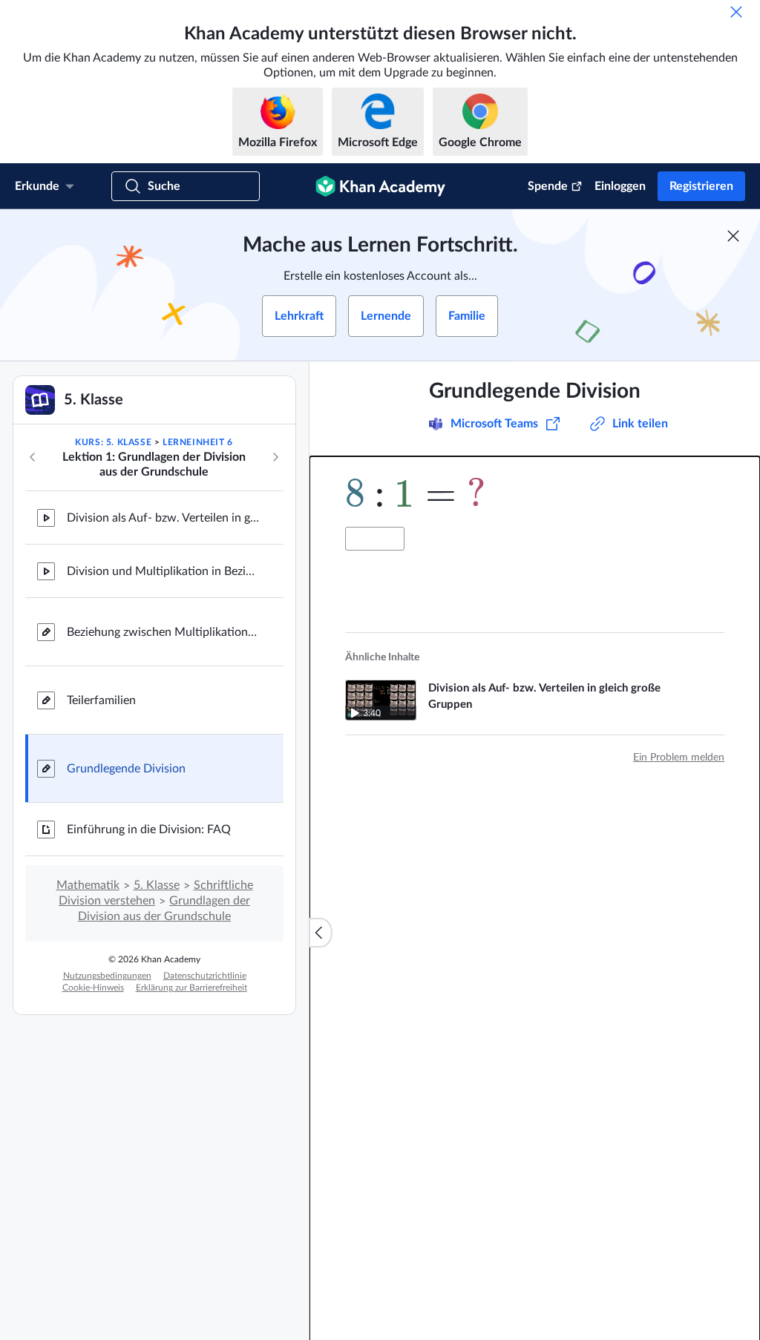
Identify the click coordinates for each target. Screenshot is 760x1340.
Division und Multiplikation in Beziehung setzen (163, 571)
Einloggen (620, 186)
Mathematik (87, 885)
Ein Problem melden (678, 757)
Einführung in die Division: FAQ (149, 829)
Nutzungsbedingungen (107, 975)
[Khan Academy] (380, 186)
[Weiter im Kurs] (275, 457)
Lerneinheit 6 (198, 442)
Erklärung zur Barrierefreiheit (191, 987)
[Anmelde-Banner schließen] (733, 236)
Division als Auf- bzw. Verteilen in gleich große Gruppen (163, 518)
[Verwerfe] (736, 12)
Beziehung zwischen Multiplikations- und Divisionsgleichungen (163, 632)
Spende (548, 186)
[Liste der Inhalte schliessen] (320, 932)
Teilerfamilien (101, 700)
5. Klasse (157, 885)
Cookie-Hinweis (93, 987)
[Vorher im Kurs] (33, 457)
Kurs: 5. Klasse (113, 442)
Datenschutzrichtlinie (204, 975)
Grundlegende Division (126, 769)
